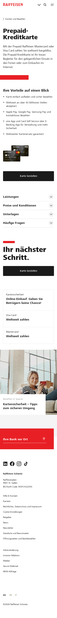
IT (16, 595)
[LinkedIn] (5, 463)
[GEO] (43, 438)
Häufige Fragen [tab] (14, 223)
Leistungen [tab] (11, 197)
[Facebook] (12, 463)
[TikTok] (26, 463)
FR (10, 595)
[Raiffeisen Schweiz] (13, 4)
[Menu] (52, 4)
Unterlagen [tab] (11, 214)
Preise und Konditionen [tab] (19, 205)
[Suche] (45, 4)
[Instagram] (19, 463)
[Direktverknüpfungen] (39, 4)
